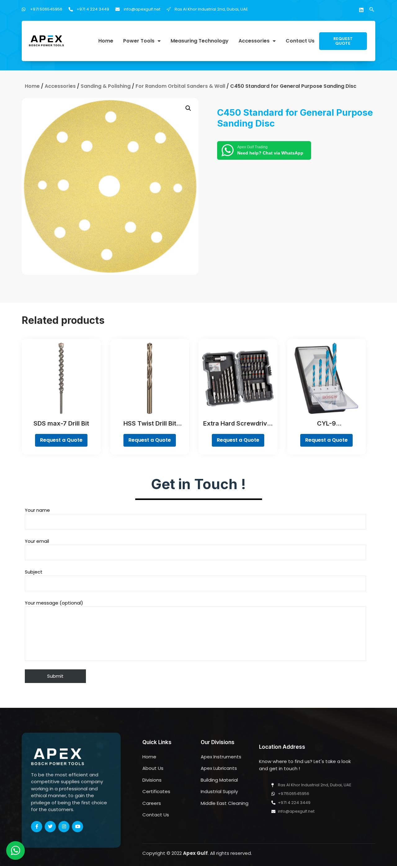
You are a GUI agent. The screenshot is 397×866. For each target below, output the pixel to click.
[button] (343, 41)
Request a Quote (61, 440)
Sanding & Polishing (106, 86)
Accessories (254, 41)
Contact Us (300, 41)
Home (105, 41)
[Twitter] (50, 826)
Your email (37, 541)
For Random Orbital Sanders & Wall (180, 86)
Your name (37, 510)
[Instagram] (63, 826)
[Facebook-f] (36, 826)
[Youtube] (77, 826)
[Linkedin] (361, 9)
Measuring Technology (200, 41)
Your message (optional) (54, 603)
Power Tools (138, 41)
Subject (33, 572)
